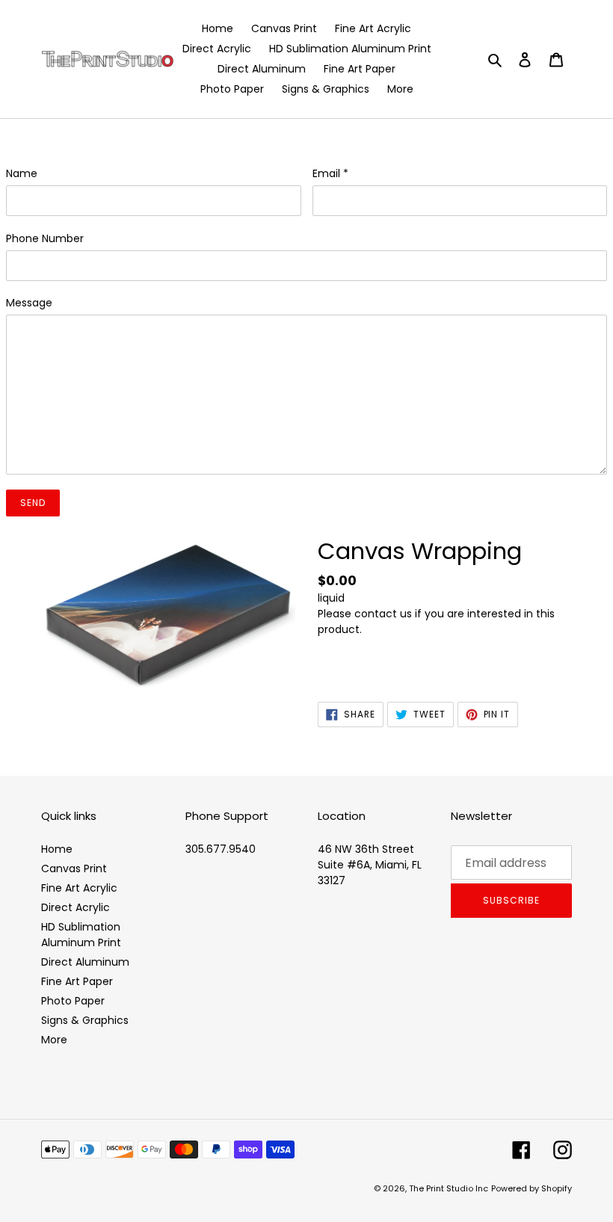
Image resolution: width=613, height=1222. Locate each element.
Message (29, 302)
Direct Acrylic (75, 907)
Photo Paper (73, 1000)
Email (330, 173)
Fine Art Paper (77, 981)
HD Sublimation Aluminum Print (81, 934)
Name (21, 173)
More (54, 1039)
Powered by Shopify (531, 1188)
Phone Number (45, 238)
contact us (383, 613)
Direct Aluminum (85, 961)
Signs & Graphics (85, 1020)
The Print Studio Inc (448, 1188)
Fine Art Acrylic (79, 887)
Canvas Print (74, 868)
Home (57, 849)
